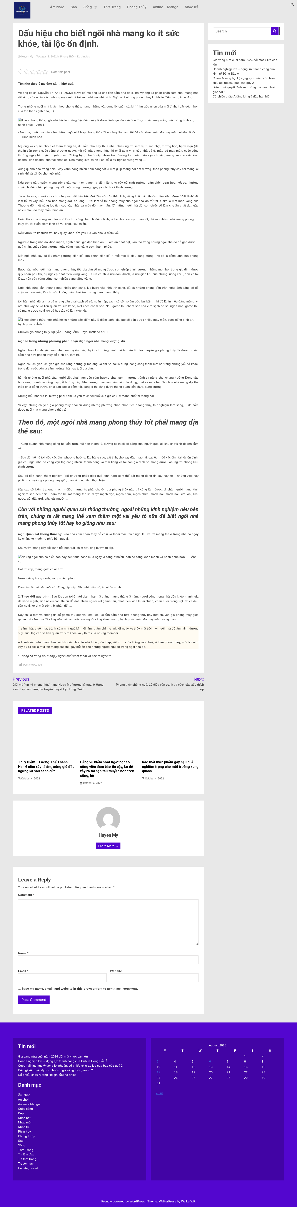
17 (158, 1072)
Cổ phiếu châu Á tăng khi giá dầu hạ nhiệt (241, 96)
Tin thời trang (27, 1159)
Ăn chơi (23, 1099)
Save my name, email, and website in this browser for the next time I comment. (80, 988)
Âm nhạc (57, 7)
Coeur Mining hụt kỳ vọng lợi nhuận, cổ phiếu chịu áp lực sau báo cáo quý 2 (70, 1065)
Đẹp (21, 1113)
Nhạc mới (24, 1122)
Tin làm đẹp (26, 1154)
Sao (74, 7)
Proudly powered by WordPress (123, 1201)
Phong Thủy (136, 7)
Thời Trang (112, 7)
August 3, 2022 (47, 56)
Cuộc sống (25, 1108)
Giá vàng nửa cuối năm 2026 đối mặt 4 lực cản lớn (53, 1056)
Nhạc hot (24, 1118)
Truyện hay (25, 1163)
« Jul (159, 1093)
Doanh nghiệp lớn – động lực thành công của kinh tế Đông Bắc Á (62, 1061)
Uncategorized (28, 1168)
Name (23, 953)
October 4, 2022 (30, 778)
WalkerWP (188, 1201)
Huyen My (27, 56)
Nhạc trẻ (192, 7)
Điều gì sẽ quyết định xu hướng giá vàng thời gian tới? (55, 1070)
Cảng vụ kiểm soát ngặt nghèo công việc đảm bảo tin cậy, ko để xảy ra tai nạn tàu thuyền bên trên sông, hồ (107, 769)
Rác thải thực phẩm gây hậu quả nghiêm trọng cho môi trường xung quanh (170, 766)
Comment (26, 894)
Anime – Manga (165, 7)
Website (116, 971)
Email (23, 971)
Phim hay (24, 1131)
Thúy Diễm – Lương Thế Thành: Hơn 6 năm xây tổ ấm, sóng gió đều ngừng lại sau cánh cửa (46, 766)
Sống (87, 7)
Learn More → (108, 846)
